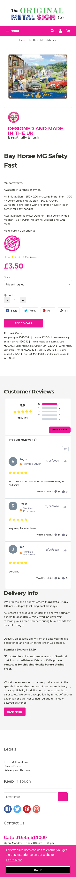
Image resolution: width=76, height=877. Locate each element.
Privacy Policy (12, 766)
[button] (57, 491)
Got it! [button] (38, 870)
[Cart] (68, 31)
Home (21, 40)
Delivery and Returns (17, 770)
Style (7, 277)
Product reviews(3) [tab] (22, 440)
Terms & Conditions (16, 762)
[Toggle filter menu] (65, 449)
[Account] (60, 31)
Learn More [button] (14, 860)
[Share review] (65, 461)
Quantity (9, 295)
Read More (14, 711)
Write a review (59, 429)
